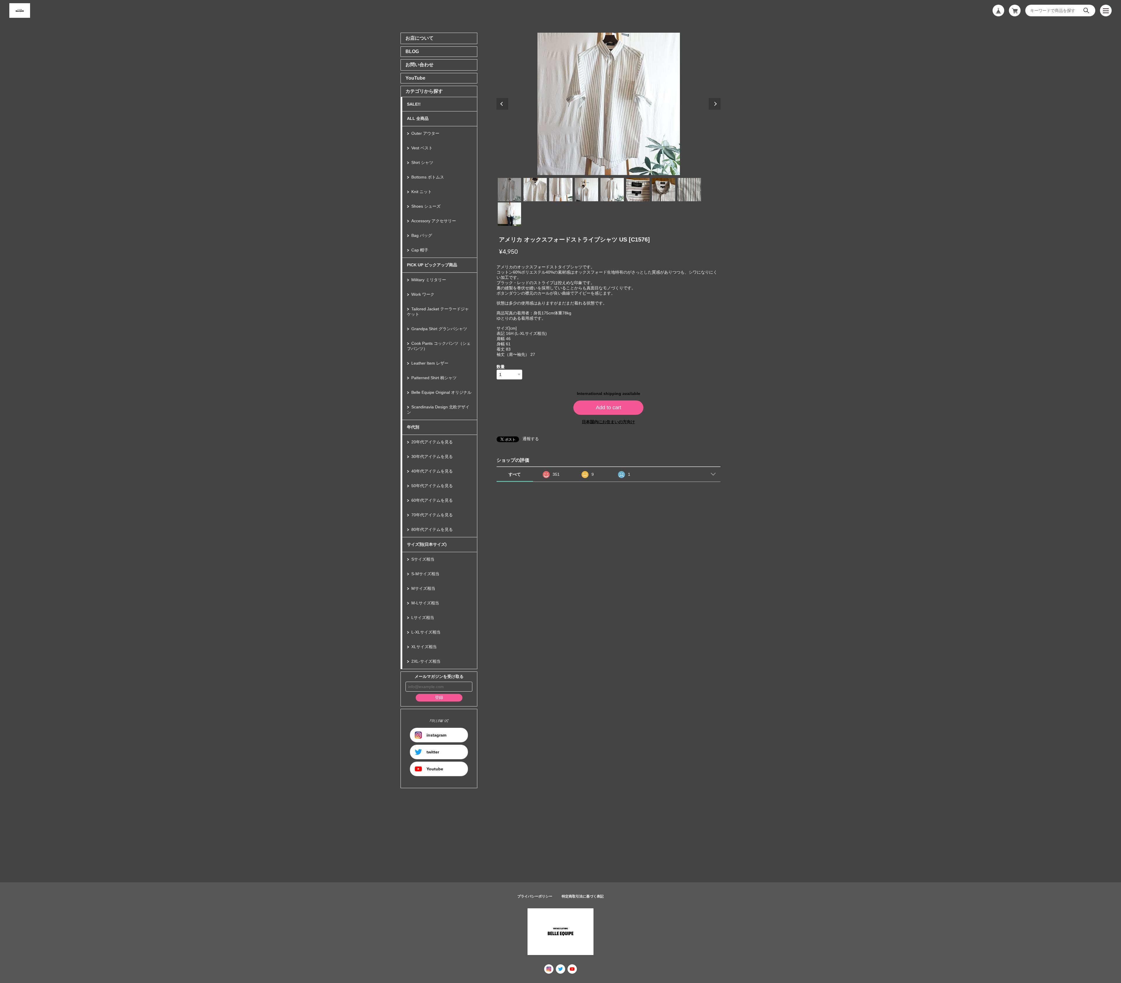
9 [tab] (509, 214)
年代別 (413, 427)
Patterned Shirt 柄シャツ (434, 377)
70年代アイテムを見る (432, 515)
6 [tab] (638, 189)
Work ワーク (422, 294)
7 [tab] (663, 189)
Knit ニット (421, 191)
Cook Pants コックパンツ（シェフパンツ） (439, 346)
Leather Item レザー (429, 363)
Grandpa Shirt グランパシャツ (439, 328)
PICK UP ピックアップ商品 (432, 265)
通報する (531, 438)
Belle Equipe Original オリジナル (441, 392)
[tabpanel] (609, 104)
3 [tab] (560, 189)
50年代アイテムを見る (432, 485)
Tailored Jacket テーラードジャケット (438, 311)
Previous (502, 104)
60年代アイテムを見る (432, 500)
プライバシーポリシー (534, 896)
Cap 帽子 (419, 250)
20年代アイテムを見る (432, 442)
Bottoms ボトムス (427, 177)
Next (714, 104)
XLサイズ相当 (424, 646)
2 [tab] (535, 189)
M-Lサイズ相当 (425, 603)
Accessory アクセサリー (433, 220)
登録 (439, 697)
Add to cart (608, 407)
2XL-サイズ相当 (426, 661)
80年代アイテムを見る (432, 529)
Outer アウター (425, 133)
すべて (515, 474)
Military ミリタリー (428, 279)
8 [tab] (689, 189)
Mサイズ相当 (423, 588)
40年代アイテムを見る (432, 471)
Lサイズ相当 (422, 617)
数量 (501, 366)
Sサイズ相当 (422, 559)
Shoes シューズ (426, 206)
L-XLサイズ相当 (426, 632)
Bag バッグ (421, 235)
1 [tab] (509, 189)
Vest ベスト (422, 148)
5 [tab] (612, 189)
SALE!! (414, 104)
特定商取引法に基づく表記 (583, 896)
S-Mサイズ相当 (425, 573)
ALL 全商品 (418, 118)
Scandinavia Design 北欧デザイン (438, 409)
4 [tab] (586, 189)
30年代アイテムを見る (432, 456)
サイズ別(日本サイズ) (427, 544)
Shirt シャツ (422, 162)
